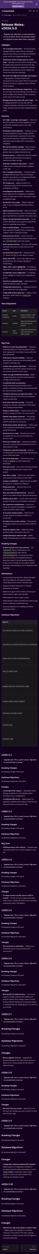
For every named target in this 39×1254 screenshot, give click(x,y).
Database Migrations (10, 615)
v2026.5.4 (6, 859)
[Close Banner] (36, 4)
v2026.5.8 (6, 1072)
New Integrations (8, 303)
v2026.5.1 (6, 754)
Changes (5, 787)
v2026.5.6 (6, 958)
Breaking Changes (9, 543)
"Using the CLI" (23, 1004)
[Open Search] (33, 10)
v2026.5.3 (6, 811)
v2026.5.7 (6, 1014)
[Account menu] (30, 11)
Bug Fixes (5, 343)
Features (5, 116)
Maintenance (6, 573)
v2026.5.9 (6, 1120)
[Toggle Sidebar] (36, 10)
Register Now (18, 6)
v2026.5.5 (6, 910)
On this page (15, 15)
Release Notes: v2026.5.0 (12, 26)
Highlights (5, 45)
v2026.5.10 (7, 1184)
